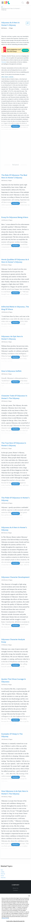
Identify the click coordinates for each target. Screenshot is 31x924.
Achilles (2, 872)
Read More (15, 203)
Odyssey (3, 873)
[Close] (29, 896)
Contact (15, 890)
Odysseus (3, 62)
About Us (15, 888)
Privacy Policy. (5, 918)
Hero (2, 870)
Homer (2, 875)
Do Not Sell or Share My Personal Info (15, 921)
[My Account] (28, 3)
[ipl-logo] (7, 3)
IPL (2, 7)
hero (5, 58)
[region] (15, 909)
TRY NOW (25, 50)
